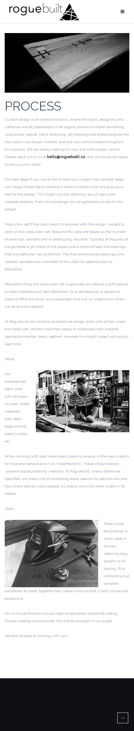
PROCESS (33, 106)
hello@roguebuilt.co (66, 157)
